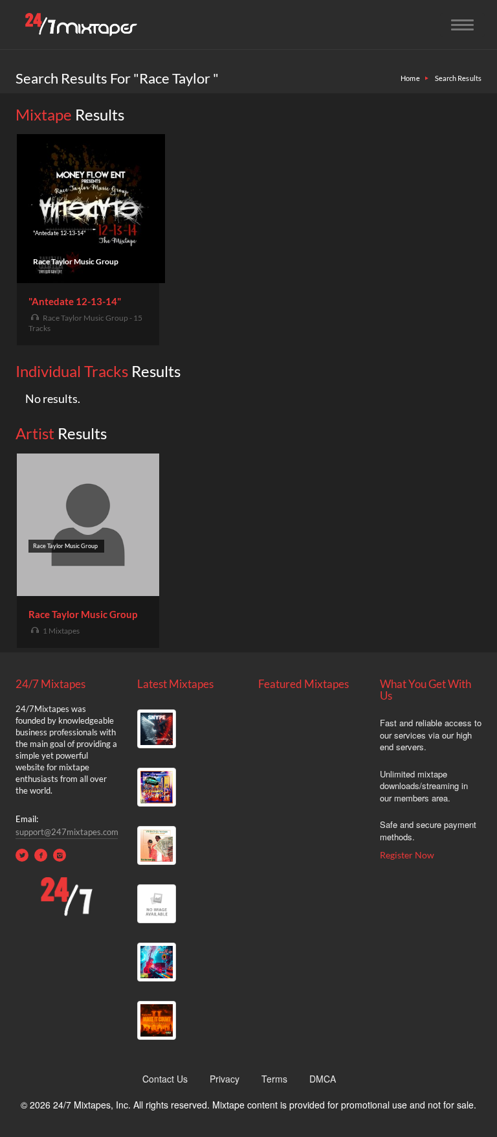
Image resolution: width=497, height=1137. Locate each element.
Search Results (458, 78)
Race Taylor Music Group (82, 614)
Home (410, 78)
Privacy (224, 1078)
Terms (274, 1078)
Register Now (407, 854)
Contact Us (165, 1078)
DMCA (322, 1078)
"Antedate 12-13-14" (74, 301)
